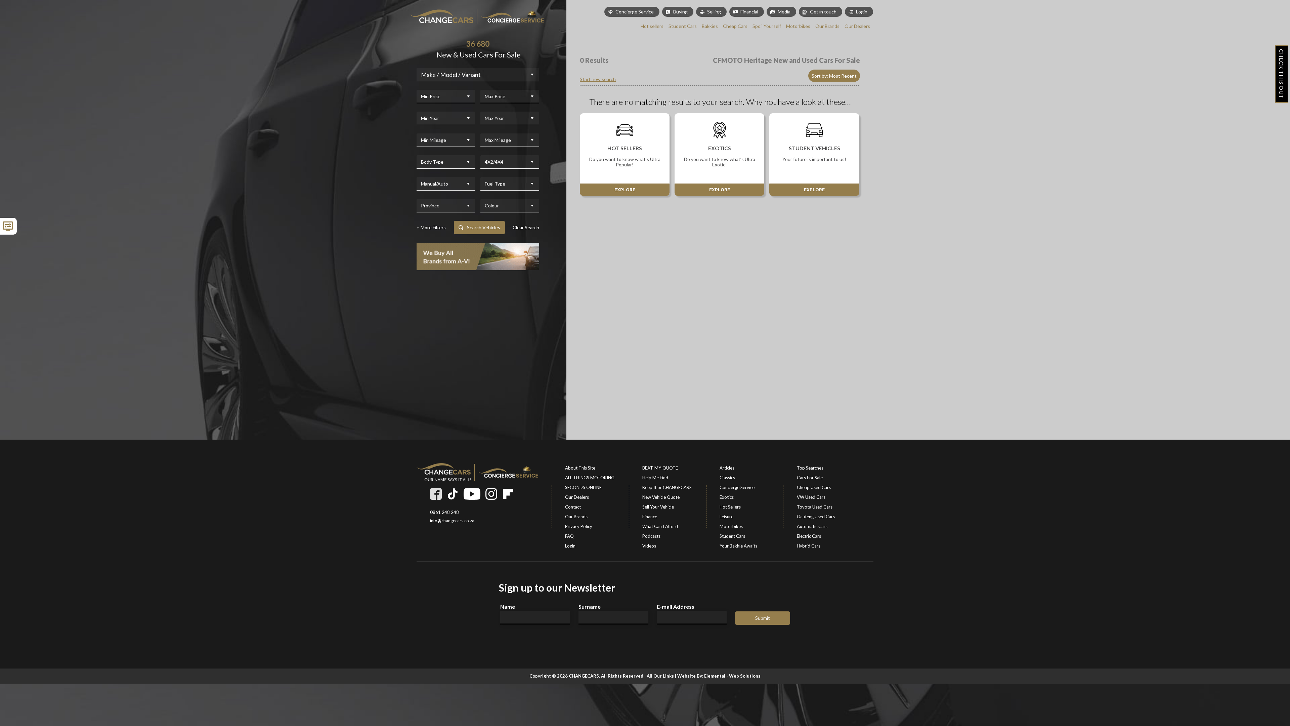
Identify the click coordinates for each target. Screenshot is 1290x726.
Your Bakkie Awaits (738, 546)
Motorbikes (731, 526)
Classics (727, 477)
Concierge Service (737, 487)
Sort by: (834, 76)
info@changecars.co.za (452, 520)
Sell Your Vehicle (658, 507)
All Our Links (660, 676)
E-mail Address (675, 607)
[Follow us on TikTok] (453, 494)
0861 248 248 (444, 512)
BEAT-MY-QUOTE (660, 468)
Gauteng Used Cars (816, 516)
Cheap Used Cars (814, 487)
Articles (727, 468)
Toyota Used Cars (814, 507)
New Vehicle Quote (661, 497)
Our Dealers (577, 497)
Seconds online (583, 487)
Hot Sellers (730, 507)
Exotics (727, 497)
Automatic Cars (812, 526)
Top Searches (810, 468)
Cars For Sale (810, 477)
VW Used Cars (811, 497)
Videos (649, 546)
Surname (589, 607)
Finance (649, 516)
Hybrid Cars (808, 546)
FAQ (569, 536)
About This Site (580, 468)
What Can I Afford (660, 526)
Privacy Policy (578, 526)
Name (507, 607)
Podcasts (651, 536)
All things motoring (589, 477)
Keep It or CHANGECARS (667, 487)
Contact (573, 507)
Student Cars (732, 536)
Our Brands (576, 516)
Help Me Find (655, 477)
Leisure (726, 516)
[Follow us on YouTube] (472, 494)
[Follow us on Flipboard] (508, 494)
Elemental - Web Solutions (732, 676)
